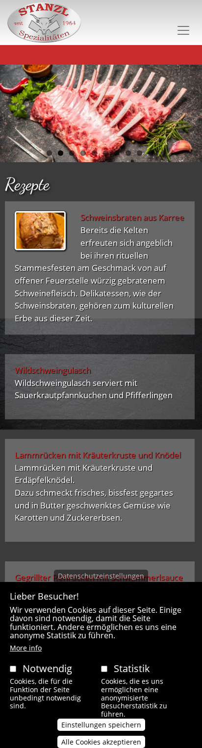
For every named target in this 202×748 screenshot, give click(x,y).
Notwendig (47, 668)
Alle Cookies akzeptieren (101, 742)
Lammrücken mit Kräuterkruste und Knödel (98, 454)
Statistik (132, 668)
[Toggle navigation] (183, 30)
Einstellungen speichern (101, 724)
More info (26, 647)
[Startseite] (44, 22)
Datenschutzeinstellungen (101, 575)
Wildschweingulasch (53, 370)
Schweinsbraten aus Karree (132, 217)
